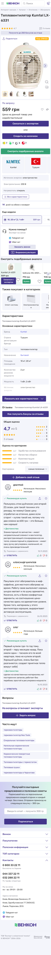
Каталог (22, 10)
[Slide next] (45, 65)
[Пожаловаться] (46, 498)
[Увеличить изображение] (47, 82)
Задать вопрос (27, 715)
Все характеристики (17, 197)
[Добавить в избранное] (42, 109)
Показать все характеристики (21, 398)
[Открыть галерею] (47, 87)
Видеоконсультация (26, 252)
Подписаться (25, 821)
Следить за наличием (25, 136)
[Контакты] (48, 3)
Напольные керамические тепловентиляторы (16, 747)
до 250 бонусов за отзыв (25, 33)
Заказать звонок (22, 247)
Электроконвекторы (31, 306)
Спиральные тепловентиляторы (19, 740)
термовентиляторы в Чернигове (19, 772)
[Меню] (2, 3)
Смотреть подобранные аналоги (25, 151)
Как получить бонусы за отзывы (25, 414)
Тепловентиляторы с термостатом (20, 762)
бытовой (25, 355)
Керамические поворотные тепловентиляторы (17, 755)
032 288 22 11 (11, 877)
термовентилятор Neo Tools (17, 735)
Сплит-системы (11, 305)
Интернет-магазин (8, 10)
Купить (26, 281)
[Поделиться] (40, 498)
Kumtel (13, 167)
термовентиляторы (13, 730)
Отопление (33, 10)
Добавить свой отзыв (27, 477)
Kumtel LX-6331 (8, 272)
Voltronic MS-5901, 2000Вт (31, 273)
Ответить (12, 555)
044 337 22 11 (11, 873)
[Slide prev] (5, 65)
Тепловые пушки (12, 767)
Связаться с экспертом (25, 123)
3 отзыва (46, 28)
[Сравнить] (47, 109)
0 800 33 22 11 (11, 865)
